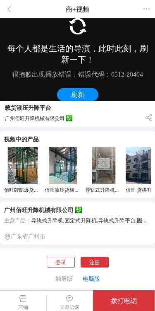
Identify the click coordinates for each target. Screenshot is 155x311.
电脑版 (91, 278)
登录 (60, 262)
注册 (94, 262)
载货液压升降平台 (28, 107)
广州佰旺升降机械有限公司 (39, 210)
